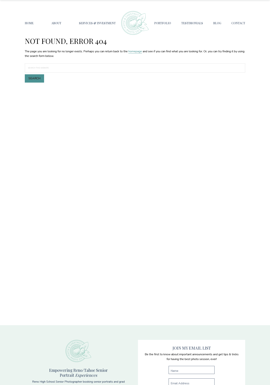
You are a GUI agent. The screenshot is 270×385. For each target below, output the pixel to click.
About (56, 23)
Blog (217, 23)
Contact (238, 23)
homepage (135, 51)
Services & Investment (97, 23)
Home (29, 23)
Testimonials (192, 23)
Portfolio (162, 23)
